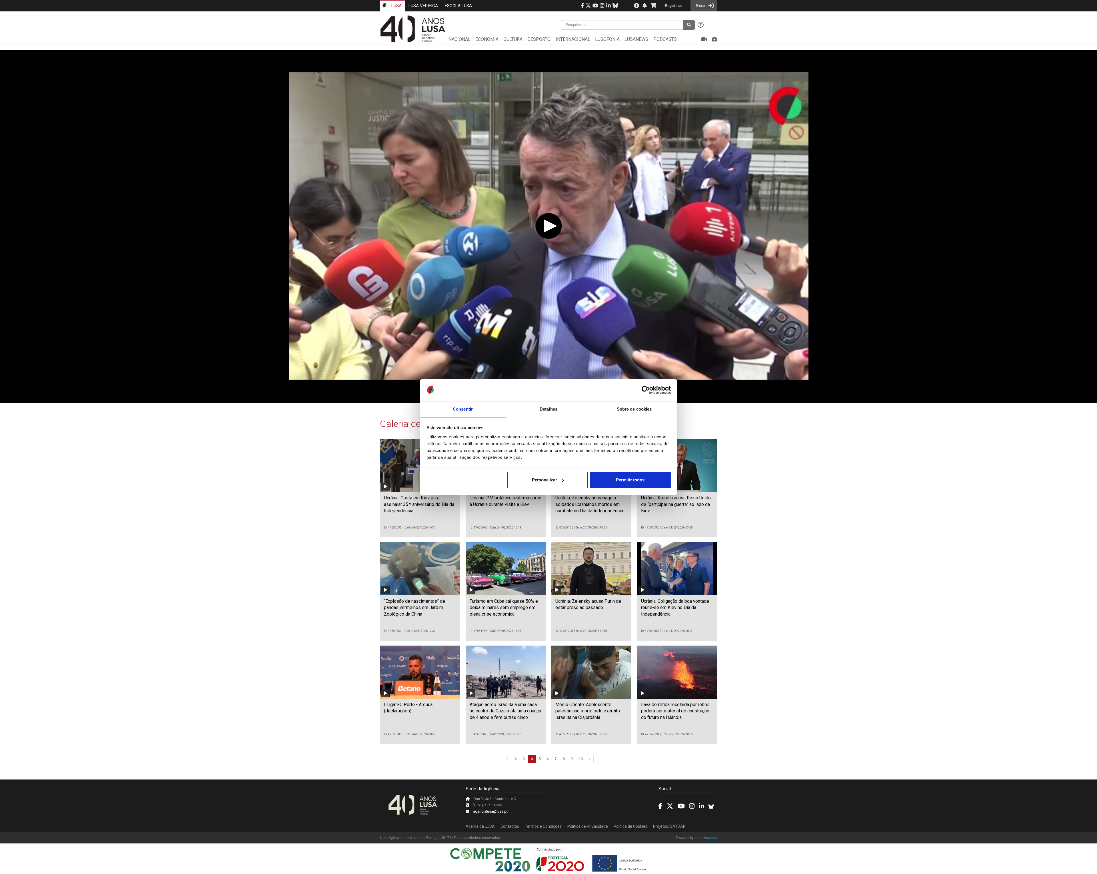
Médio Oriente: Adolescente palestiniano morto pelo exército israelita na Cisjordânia (587, 711)
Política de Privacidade (587, 826)
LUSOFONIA (607, 39)
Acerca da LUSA (480, 826)
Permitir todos (630, 479)
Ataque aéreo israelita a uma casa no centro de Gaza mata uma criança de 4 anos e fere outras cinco (505, 711)
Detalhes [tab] (548, 408)
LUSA (396, 5)
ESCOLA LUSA (458, 5)
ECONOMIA (487, 39)
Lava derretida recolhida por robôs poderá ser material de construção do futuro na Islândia (675, 711)
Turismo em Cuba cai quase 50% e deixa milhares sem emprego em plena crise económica (504, 607)
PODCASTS (665, 39)
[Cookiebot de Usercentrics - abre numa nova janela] (646, 390)
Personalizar (544, 479)
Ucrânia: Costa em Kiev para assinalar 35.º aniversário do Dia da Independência (419, 504)
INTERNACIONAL (573, 39)
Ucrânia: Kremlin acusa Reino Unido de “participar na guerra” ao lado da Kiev (676, 504)
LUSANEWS (636, 39)
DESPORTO (538, 39)
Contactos (510, 826)
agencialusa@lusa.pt (490, 811)
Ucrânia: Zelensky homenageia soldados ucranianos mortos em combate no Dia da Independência (589, 504)
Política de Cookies (630, 826)
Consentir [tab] (463, 408)
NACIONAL (460, 39)
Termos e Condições (543, 826)
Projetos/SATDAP (669, 826)
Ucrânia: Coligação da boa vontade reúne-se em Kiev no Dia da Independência (675, 607)
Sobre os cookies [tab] (634, 408)
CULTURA (513, 39)
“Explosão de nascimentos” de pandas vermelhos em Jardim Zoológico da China (414, 607)
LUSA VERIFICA (423, 5)
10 (581, 759)
